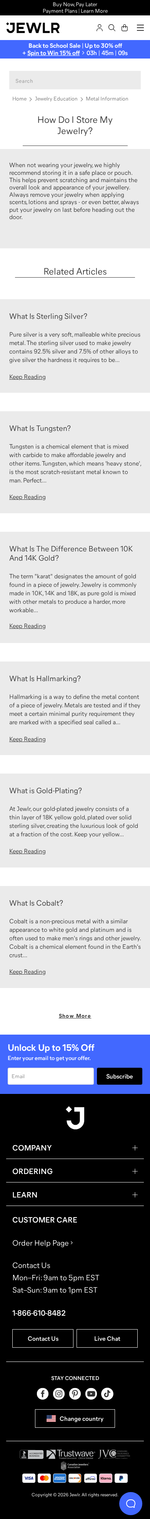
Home (19, 98)
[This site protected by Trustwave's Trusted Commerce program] (71, 1454)
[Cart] (125, 28)
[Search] (111, 27)
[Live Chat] (130, 1503)
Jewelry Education (56, 98)
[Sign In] (100, 27)
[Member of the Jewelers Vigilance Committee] (114, 1454)
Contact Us (43, 1338)
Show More (75, 1015)
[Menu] (140, 27)
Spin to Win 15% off (53, 53)
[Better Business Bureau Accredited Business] (31, 1454)
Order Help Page (40, 1243)
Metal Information (107, 98)
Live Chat (107, 1338)
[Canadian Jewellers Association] (75, 1465)
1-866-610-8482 (39, 1313)
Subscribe (119, 1076)
